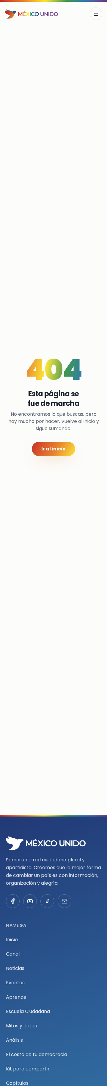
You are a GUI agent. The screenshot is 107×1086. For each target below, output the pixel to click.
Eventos (15, 982)
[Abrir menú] (96, 13)
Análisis (14, 1040)
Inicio (12, 939)
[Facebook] (13, 901)
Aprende (16, 997)
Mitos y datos (21, 1025)
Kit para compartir (28, 1068)
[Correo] (64, 901)
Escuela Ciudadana (28, 1011)
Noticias (15, 968)
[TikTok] (47, 901)
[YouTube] (30, 901)
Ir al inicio (53, 448)
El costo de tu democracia (36, 1054)
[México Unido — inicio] (31, 14)
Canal (13, 954)
